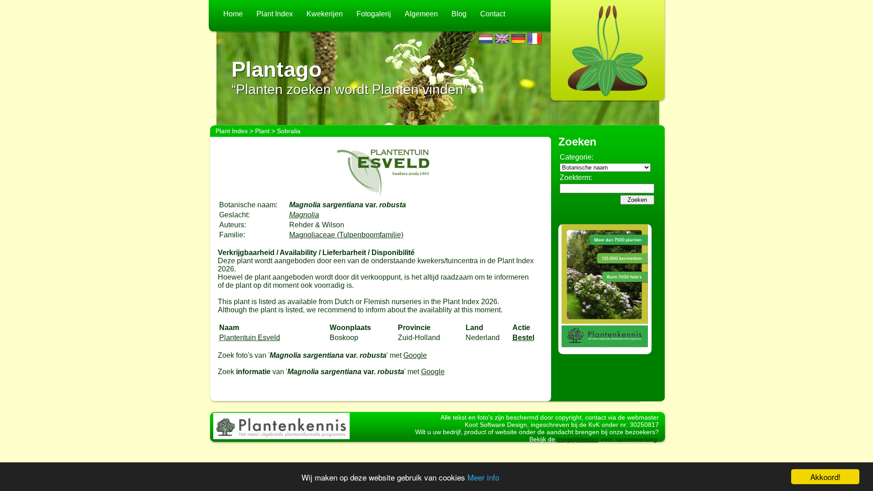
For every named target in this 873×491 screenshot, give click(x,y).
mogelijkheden (578, 439)
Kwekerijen (324, 14)
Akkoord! (825, 476)
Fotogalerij (373, 14)
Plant (262, 131)
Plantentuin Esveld (249, 337)
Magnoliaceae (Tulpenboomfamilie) (346, 235)
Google (415, 355)
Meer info (483, 477)
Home (233, 14)
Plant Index (274, 14)
